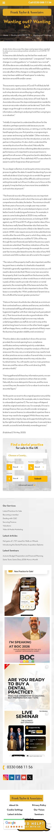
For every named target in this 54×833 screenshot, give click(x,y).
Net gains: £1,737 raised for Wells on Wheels (20, 541)
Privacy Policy (39, 805)
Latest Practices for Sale (12, 511)
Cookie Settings (15, 810)
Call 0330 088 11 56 (40, 3)
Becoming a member (11, 515)
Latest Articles (15, 814)
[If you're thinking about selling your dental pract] (27, 733)
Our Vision (39, 810)
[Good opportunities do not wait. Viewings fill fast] (27, 593)
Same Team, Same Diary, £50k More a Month (20, 560)
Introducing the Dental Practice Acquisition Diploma (23, 545)
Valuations (7, 526)
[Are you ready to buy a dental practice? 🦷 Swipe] (27, 687)
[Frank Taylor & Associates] (27, 12)
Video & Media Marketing (13, 529)
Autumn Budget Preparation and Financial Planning (23, 556)
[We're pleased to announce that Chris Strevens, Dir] (27, 640)
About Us (13, 805)
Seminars (39, 814)
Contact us (28, 819)
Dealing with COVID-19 (20, 35)
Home (5, 35)
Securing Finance (9, 522)
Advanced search (25, 485)
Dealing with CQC (10, 518)
